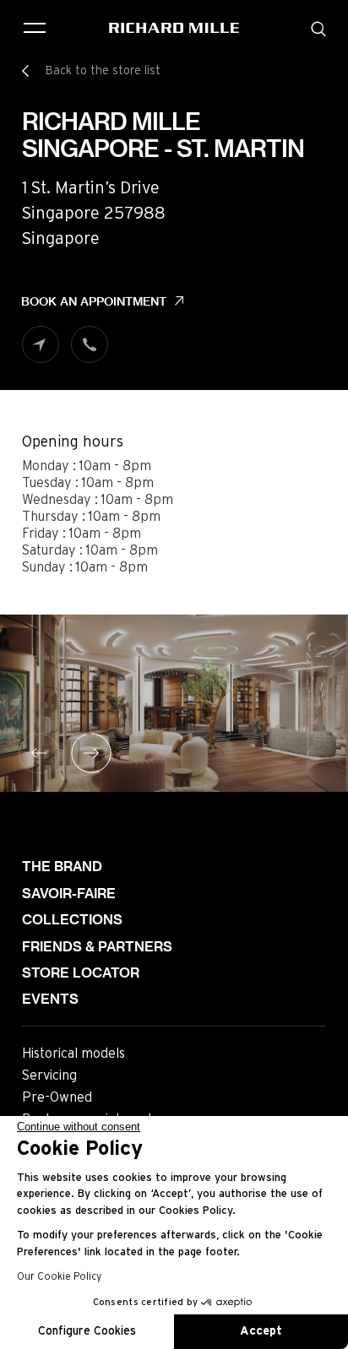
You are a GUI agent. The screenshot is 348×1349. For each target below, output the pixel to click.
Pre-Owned (57, 1097)
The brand (62, 866)
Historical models (73, 1053)
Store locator (80, 973)
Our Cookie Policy (59, 1276)
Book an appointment (94, 301)
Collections (72, 920)
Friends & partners (97, 947)
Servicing (49, 1075)
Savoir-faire (69, 893)
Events (50, 999)
